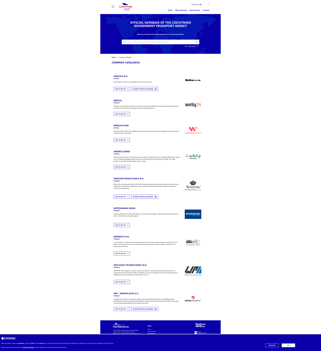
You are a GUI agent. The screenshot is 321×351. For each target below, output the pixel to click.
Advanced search (190, 46)
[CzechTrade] (134, 6)
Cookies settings (28, 347)
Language (195, 4)
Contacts (206, 10)
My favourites (195, 10)
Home (170, 10)
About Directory (181, 10)
